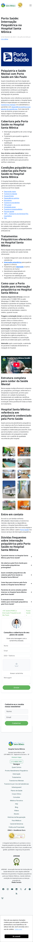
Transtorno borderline (12, 203)
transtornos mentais (8, 105)
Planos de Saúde (16, 791)
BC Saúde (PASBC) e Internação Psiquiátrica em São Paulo (11, 613)
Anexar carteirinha (16, 673)
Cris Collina (4, 39)
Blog (16, 807)
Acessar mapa (16, 757)
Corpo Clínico (16, 794)
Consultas (16, 797)
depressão (20, 267)
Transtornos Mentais (16, 781)
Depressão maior (10, 192)
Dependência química (11, 198)
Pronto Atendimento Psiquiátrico (16, 771)
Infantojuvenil (16, 787)
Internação (16, 774)
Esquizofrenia (9, 196)
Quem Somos (16, 767)
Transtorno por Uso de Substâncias (16, 784)
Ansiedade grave (10, 207)
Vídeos (16, 811)
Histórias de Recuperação (16, 817)
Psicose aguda (9, 211)
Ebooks (16, 814)
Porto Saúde (24, 530)
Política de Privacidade (16, 827)
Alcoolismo (8, 200)
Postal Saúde (28, 612)
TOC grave (7, 205)
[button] (30, 5)
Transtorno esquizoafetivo (13, 209)
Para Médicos (16, 820)
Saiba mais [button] (18, 929)
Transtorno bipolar (10, 194)
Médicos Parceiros (16, 801)
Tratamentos (16, 777)
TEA (5, 218)
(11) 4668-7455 (16, 762)
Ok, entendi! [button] (16, 936)
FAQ (16, 804)
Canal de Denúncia (16, 824)
